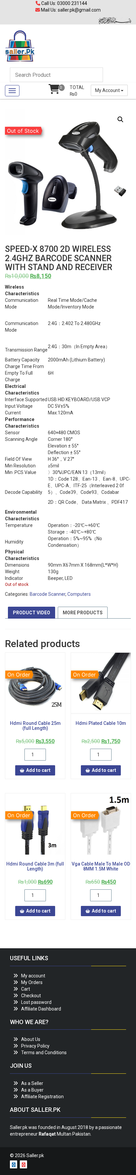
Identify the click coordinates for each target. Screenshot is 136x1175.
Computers (79, 594)
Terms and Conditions (44, 1052)
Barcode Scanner (47, 594)
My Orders (32, 982)
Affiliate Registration (42, 1096)
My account (33, 975)
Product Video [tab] (31, 612)
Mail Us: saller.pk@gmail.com (70, 10)
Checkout (31, 995)
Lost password (36, 1002)
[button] (120, 119)
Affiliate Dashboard (41, 1008)
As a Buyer (32, 1090)
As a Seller (32, 1083)
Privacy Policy (35, 1046)
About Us (30, 1039)
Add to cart (38, 770)
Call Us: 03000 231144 (63, 3)
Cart (25, 989)
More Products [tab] (83, 612)
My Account (108, 90)
